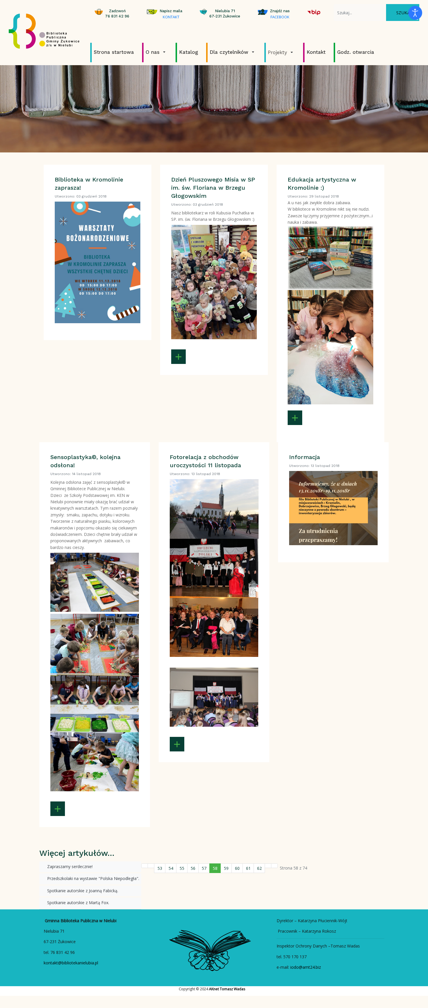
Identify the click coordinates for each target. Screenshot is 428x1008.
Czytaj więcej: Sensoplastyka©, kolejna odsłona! (57, 808)
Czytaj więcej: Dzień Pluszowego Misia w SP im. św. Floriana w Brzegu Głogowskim (178, 356)
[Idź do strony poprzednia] (151, 865)
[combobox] (360, 12)
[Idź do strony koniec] (274, 865)
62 (259, 868)
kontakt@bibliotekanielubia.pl (71, 963)
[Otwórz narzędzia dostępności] (415, 13)
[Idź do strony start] (144, 865)
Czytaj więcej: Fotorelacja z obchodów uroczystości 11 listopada (177, 744)
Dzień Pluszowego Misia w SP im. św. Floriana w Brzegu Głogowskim (213, 187)
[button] (156, 52)
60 (237, 868)
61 (248, 868)
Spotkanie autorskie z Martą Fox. (77, 902)
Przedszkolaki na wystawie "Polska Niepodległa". (92, 878)
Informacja (304, 457)
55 (182, 868)
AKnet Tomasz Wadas (227, 988)
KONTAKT (171, 16)
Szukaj (403, 12)
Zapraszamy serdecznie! (69, 866)
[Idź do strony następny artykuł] (268, 865)
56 (193, 868)
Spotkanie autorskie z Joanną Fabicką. (82, 890)
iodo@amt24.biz (305, 967)
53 (160, 868)
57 (204, 868)
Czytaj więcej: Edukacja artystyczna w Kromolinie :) (295, 417)
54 (171, 868)
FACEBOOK (279, 16)
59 (226, 868)
